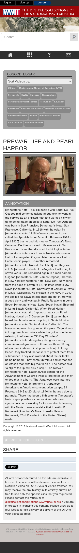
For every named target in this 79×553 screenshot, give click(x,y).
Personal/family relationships (22, 102)
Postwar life (46, 102)
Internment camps (34, 122)
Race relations (15, 122)
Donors (42, 2)
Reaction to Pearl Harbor (57, 108)
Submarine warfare (17, 115)
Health (24, 95)
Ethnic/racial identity (50, 115)
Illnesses (35, 95)
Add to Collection (27, 440)
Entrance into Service (32, 108)
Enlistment (13, 108)
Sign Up (24, 2)
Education (59, 102)
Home (10, 54)
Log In (7, 2)
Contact (68, 54)
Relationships (49, 95)
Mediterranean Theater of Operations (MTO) (40, 88)
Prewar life (13, 95)
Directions (39, 534)
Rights (10, 62)
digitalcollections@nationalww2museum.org (33, 501)
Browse (29, 54)
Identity (33, 115)
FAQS (49, 54)
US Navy (12, 88)
